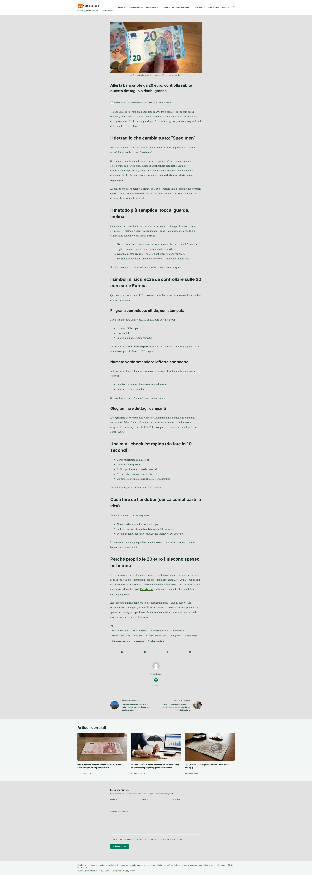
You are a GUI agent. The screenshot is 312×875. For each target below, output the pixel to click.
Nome (113, 799)
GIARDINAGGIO (213, 7)
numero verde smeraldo (156, 636)
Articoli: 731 (156, 685)
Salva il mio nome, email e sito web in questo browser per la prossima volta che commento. (148, 839)
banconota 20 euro (120, 631)
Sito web (176, 799)
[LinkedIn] (190, 652)
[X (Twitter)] (144, 652)
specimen (139, 641)
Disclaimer (116, 871)
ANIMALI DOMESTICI (153, 7)
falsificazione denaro (121, 636)
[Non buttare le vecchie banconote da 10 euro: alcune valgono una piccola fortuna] (102, 747)
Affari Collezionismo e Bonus (158, 102)
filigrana (138, 636)
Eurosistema (146, 589)
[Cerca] (234, 7)
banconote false (140, 631)
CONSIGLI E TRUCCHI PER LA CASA (176, 7)
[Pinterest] (167, 652)
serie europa (191, 636)
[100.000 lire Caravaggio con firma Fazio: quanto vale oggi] (210, 747)
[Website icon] (156, 680)
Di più (224, 7)
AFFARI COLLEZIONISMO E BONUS (130, 7)
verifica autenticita (156, 641)
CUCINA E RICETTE (198, 7)
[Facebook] (121, 652)
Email (145, 799)
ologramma (176, 636)
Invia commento (119, 846)
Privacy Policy (129, 871)
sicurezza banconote (121, 641)
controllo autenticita (160, 631)
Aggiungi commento (119, 811)
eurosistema (178, 631)
